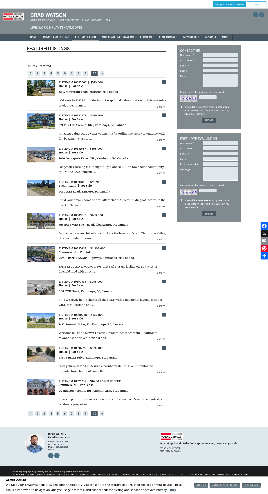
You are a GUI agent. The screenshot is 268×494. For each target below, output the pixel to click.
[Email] (264, 241)
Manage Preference (225, 485)
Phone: (184, 70)
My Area (210, 37)
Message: (185, 76)
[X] (264, 233)
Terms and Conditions (77, 471)
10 (94, 73)
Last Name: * (187, 60)
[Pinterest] (264, 248)
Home (33, 37)
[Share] (264, 255)
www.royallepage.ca (23, 471)
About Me (146, 37)
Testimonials (168, 37)
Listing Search (85, 37)
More (160, 106)
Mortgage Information (118, 37)
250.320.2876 (73, 20)
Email (108, 20)
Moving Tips (191, 37)
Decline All (251, 485)
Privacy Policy (166, 490)
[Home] (13, 19)
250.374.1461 (96, 20)
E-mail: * (184, 65)
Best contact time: (190, 164)
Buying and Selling (56, 37)
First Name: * (187, 55)
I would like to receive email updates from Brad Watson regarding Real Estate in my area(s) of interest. (207, 110)
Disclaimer (58, 471)
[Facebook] (264, 226)
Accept (201, 485)
